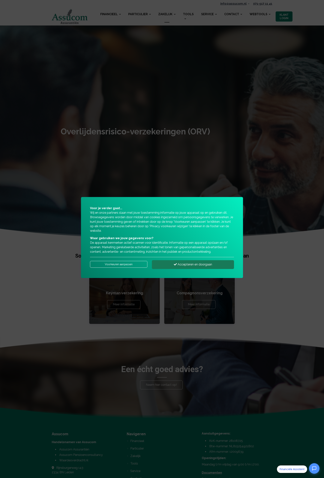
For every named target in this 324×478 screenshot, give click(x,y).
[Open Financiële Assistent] (314, 469)
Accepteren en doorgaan (194, 264)
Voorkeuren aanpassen (119, 264)
